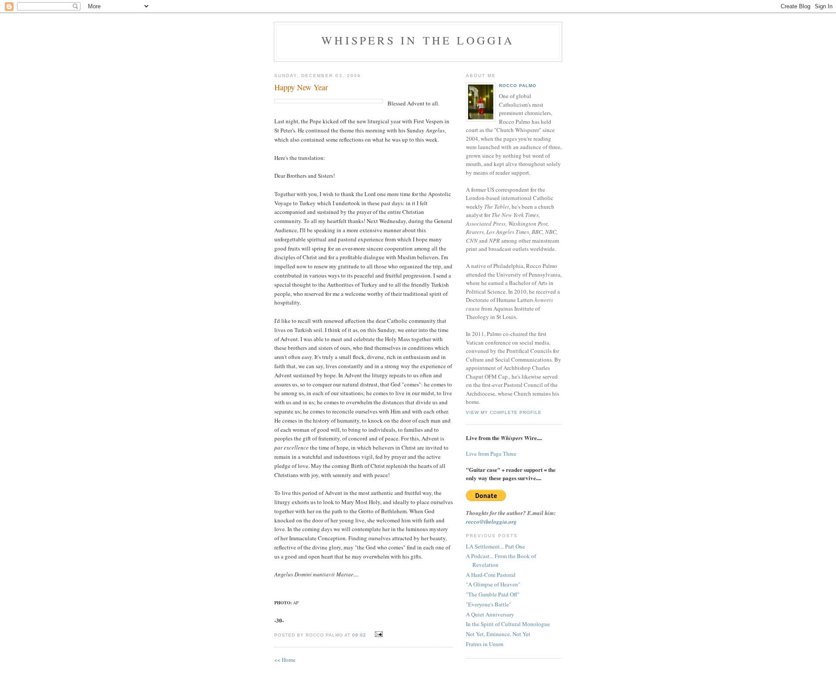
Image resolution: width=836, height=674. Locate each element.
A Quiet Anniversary (490, 614)
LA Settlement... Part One (495, 546)
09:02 (359, 635)
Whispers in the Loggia (417, 40)
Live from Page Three (491, 453)
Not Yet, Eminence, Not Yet (498, 634)
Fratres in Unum (484, 644)
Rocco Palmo (517, 85)
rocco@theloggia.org (491, 521)
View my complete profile (504, 412)
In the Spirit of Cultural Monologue (508, 624)
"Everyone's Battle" (488, 604)
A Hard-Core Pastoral (491, 575)
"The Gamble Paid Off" (492, 594)
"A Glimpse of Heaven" (493, 584)
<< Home (285, 660)
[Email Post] (378, 634)
